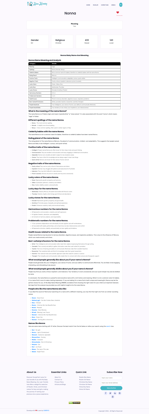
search (108, 326)
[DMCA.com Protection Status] (74, 403)
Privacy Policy (59, 382)
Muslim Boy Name (85, 377)
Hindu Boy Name (84, 387)
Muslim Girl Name (84, 379)
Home (88, 5)
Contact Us (58, 379)
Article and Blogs (60, 384)
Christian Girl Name (85, 384)
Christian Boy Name (85, 382)
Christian (104, 5)
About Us (58, 377)
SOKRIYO (46, 410)
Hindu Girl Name (84, 389)
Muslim (95, 5)
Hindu (113, 5)
